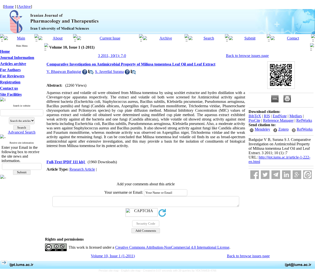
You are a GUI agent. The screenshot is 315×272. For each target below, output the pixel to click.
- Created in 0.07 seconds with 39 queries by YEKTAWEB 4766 (178, 270)
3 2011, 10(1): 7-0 (112, 56)
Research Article (82, 169)
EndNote (280, 116)
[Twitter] (265, 174)
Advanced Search (21, 132)
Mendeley (262, 129)
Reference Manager (278, 120)
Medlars (295, 116)
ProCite (254, 120)
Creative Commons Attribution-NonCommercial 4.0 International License (172, 247)
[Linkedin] (286, 174)
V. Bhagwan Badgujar (64, 71)
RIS (267, 116)
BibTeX (255, 116)
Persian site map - (110, 270)
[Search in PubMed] (90, 73)
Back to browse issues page (247, 56)
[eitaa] (307, 174)
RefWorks (304, 120)
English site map (131, 270)
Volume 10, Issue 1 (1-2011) (113, 256)
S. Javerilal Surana (109, 71)
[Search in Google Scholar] (84, 73)
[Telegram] (275, 174)
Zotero (283, 129)
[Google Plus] (297, 174)
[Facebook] (254, 174)
